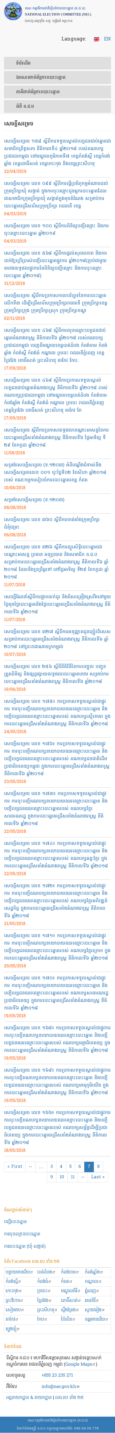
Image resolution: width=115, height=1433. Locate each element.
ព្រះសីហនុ (45, 1310)
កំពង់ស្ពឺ (12, 1281)
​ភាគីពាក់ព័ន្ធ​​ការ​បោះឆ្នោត (38, 92)
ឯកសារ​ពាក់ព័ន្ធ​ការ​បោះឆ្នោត (41, 77)
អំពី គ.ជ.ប (25, 106)
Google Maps (78, 1364)
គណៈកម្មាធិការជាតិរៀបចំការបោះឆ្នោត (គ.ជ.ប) (58, 1420)
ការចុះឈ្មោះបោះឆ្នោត (22, 1234)
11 (74, 1177)
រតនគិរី (90, 1300)
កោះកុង (12, 1291)
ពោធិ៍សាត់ (69, 1300)
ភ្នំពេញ (90, 1291)
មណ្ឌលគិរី (69, 1291)
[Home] (13, 11)
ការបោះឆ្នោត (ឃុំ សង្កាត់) (24, 1246)
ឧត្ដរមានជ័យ (95, 1319)
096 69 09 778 (86, 1428)
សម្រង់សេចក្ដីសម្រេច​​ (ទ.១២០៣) (34, 500)
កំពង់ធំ (42, 1281)
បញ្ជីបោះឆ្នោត (15, 1222)
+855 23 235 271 (57, 1375)
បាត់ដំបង (44, 1272)
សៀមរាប (13, 1310)
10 (64, 1177)
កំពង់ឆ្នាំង (92, 1272)
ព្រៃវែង (42, 1300)
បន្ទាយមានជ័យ (18, 1272)
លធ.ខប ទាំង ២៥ (69, 1397)
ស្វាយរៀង (93, 1310)
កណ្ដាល (91, 1281)
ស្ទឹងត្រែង (68, 1310)
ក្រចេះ (42, 1291)
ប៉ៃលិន (66, 1319)
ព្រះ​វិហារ (13, 1300)
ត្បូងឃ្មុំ (11, 1329)
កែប (40, 1319)
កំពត (65, 1281)
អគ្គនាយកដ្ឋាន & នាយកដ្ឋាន (29, 1397)
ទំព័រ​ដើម (23, 63)
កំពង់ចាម (68, 1272)
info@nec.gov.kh (58, 1386)
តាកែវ (10, 1319)
